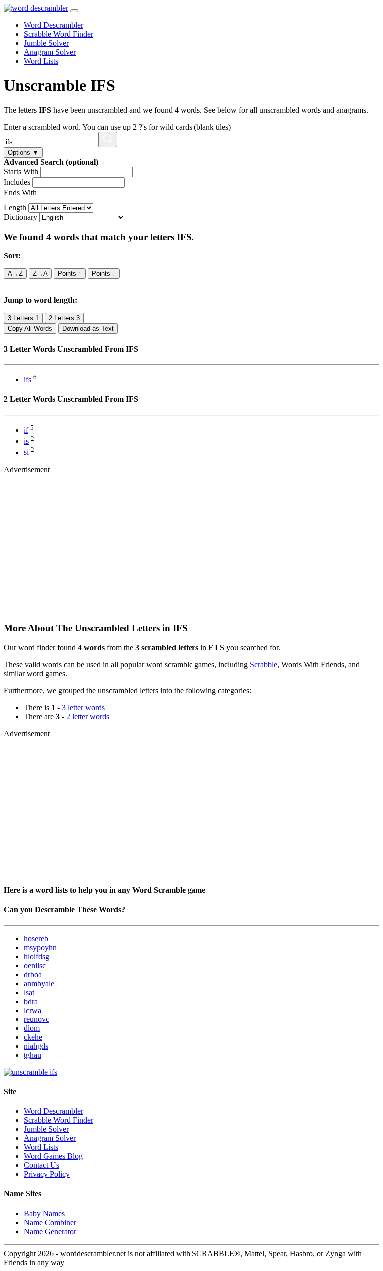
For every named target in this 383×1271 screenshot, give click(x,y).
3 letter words (83, 707)
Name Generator (50, 1231)
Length (15, 207)
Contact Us (41, 1165)
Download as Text (88, 328)
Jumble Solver (46, 43)
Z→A (40, 273)
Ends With (20, 192)
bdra (31, 1001)
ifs (27, 379)
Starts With (21, 171)
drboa (33, 974)
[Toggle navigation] (74, 10)
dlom (32, 1028)
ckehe (33, 1037)
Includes (17, 182)
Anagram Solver (50, 52)
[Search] (107, 139)
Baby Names (44, 1213)
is (26, 441)
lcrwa (32, 1010)
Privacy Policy (47, 1174)
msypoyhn (40, 947)
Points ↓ (104, 273)
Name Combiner (50, 1222)
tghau (32, 1055)
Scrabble (263, 664)
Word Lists (41, 61)
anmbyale (39, 983)
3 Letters (23, 318)
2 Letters (64, 318)
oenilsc (35, 965)
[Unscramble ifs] (30, 1072)
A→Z (15, 273)
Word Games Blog (53, 1156)
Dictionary (20, 217)
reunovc (36, 1019)
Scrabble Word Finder (58, 34)
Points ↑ (70, 273)
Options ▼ (23, 152)
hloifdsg (36, 956)
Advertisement (27, 469)
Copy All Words (30, 328)
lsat (29, 992)
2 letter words (87, 716)
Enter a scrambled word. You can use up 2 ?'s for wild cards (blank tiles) (117, 127)
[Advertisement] (191, 544)
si (26, 452)
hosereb (36, 938)
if (26, 430)
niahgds (36, 1046)
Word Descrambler (53, 25)
